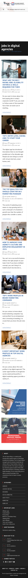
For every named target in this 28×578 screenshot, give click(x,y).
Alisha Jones (7, 90)
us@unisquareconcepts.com (13, 555)
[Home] (1, 51)
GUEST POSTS (7, 92)
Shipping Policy (6, 518)
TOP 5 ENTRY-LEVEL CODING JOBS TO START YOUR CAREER (13, 138)
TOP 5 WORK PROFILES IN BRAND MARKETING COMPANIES (12, 297)
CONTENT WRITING (7, 489)
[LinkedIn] (9, 562)
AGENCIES (19, 198)
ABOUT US (5, 568)
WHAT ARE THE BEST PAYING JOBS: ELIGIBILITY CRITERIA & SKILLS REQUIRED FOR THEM (12, 83)
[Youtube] (14, 562)
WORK (17, 568)
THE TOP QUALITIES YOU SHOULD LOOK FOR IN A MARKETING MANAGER (12, 191)
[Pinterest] (11, 562)
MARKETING (5, 500)
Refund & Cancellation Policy (9, 516)
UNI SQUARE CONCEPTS (10, 196)
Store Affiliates (6, 520)
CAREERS (22, 568)
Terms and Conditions (8, 522)
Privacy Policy (6, 514)
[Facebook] (5, 562)
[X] (3, 562)
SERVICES (11, 568)
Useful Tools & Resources (9, 524)
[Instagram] (7, 562)
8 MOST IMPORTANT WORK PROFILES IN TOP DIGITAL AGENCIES (13, 353)
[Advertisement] (14, 26)
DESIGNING (5, 492)
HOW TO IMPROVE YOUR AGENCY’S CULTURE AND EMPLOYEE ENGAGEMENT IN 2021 (13, 245)
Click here (5, 530)
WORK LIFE (5, 503)
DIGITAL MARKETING (7, 494)
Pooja (5, 143)
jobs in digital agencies (17, 51)
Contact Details (6, 513)
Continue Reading (6, 112)
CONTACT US (14, 570)
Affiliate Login (6, 511)
